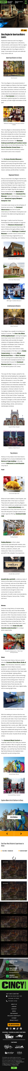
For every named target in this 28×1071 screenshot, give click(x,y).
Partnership (14, 1013)
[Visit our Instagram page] (10, 1029)
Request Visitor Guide (19, 2)
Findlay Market (6, 542)
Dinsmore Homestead (15, 225)
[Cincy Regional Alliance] (14, 985)
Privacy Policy (14, 1020)
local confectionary (15, 507)
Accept (14, 1067)
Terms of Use (15, 1064)
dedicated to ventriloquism (15, 463)
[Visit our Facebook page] (7, 1029)
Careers (14, 1006)
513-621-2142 (12, 1001)
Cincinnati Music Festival (12, 740)
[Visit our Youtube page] (14, 1029)
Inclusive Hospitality (14, 1015)
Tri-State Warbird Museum (12, 159)
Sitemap (14, 1018)
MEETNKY (16, 993)
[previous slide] (7, 833)
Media (14, 1011)
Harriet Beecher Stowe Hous (10, 147)
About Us (14, 1004)
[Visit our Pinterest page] (21, 1029)
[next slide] (21, 833)
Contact (14, 1009)
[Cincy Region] (3, 2)
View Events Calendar (10, 2)
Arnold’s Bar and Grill (8, 579)
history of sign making (8, 461)
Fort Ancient (10, 96)
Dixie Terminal (20, 355)
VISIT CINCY (9, 993)
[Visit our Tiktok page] (17, 1029)
